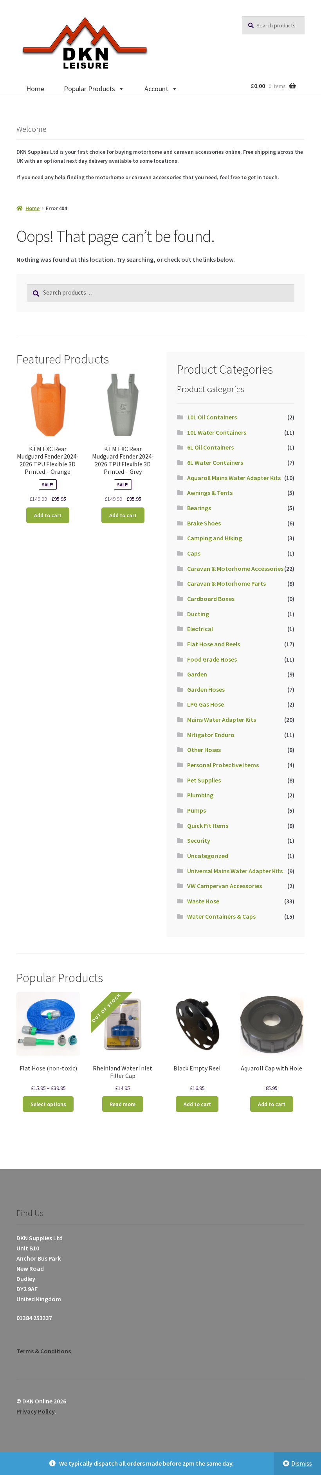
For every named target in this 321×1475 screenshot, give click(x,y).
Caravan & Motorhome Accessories (235, 568)
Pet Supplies (204, 780)
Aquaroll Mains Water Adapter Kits (234, 478)
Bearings (199, 508)
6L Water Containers (215, 462)
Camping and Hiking (214, 538)
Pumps (196, 810)
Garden (197, 674)
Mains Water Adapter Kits (221, 719)
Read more (122, 1104)
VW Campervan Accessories (224, 886)
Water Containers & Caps (221, 916)
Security (198, 840)
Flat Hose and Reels (213, 644)
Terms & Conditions (43, 1351)
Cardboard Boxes (210, 599)
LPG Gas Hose (205, 704)
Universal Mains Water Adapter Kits (235, 871)
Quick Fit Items (207, 825)
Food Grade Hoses (212, 659)
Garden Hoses (206, 689)
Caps (193, 553)
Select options (48, 1104)
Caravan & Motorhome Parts (226, 583)
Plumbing (200, 795)
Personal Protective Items (223, 765)
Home (35, 88)
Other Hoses (204, 750)
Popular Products (89, 88)
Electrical (200, 629)
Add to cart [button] (47, 515)
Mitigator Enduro (210, 735)
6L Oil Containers (210, 447)
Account (156, 88)
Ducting (198, 614)
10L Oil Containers (212, 417)
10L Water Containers (216, 432)
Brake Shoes (204, 523)
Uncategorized (207, 856)
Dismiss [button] (301, 1463)
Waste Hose (203, 901)
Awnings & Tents (210, 492)
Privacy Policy (35, 1411)
